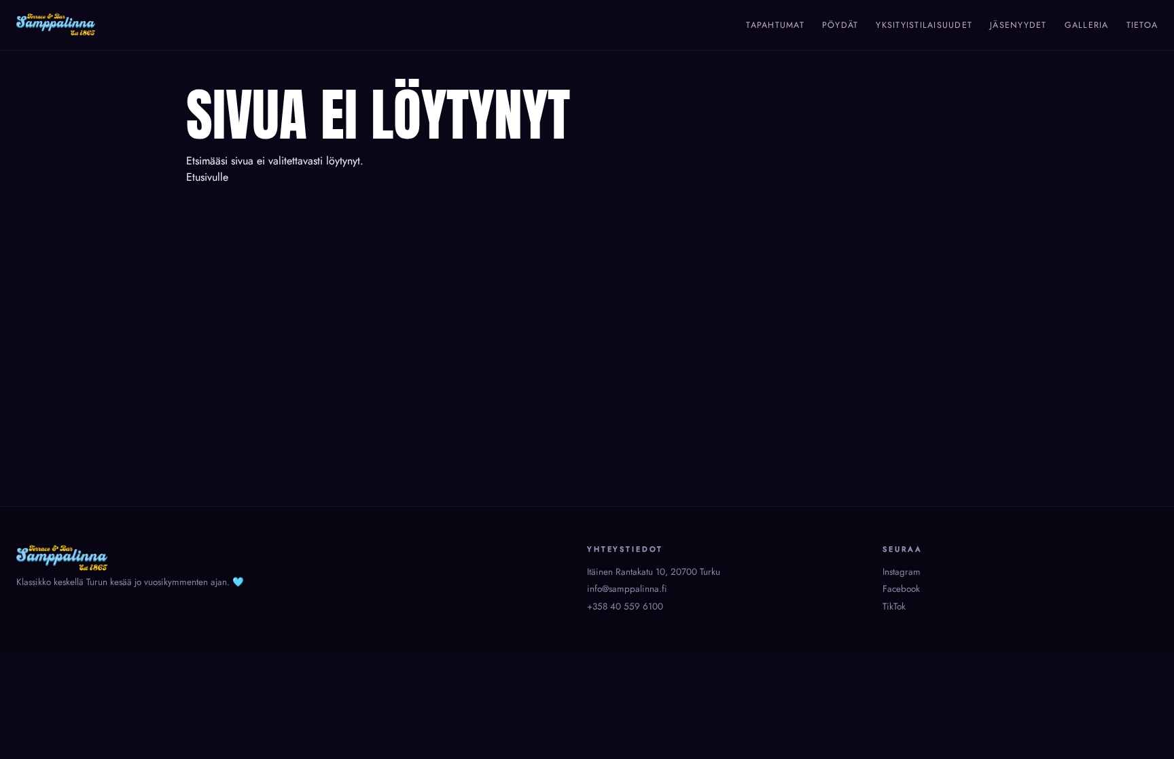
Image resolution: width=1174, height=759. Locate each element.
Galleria (1087, 25)
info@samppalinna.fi (627, 588)
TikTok (894, 606)
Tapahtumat (775, 25)
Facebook (901, 588)
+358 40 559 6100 (625, 606)
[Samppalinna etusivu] (55, 25)
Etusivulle (207, 177)
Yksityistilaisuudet (924, 25)
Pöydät (840, 25)
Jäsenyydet (1018, 25)
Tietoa (1142, 25)
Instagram (902, 571)
